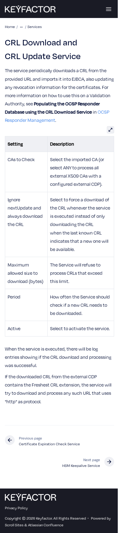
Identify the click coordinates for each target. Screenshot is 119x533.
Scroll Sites (14, 524)
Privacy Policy (16, 507)
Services (34, 26)
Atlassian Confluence (45, 524)
